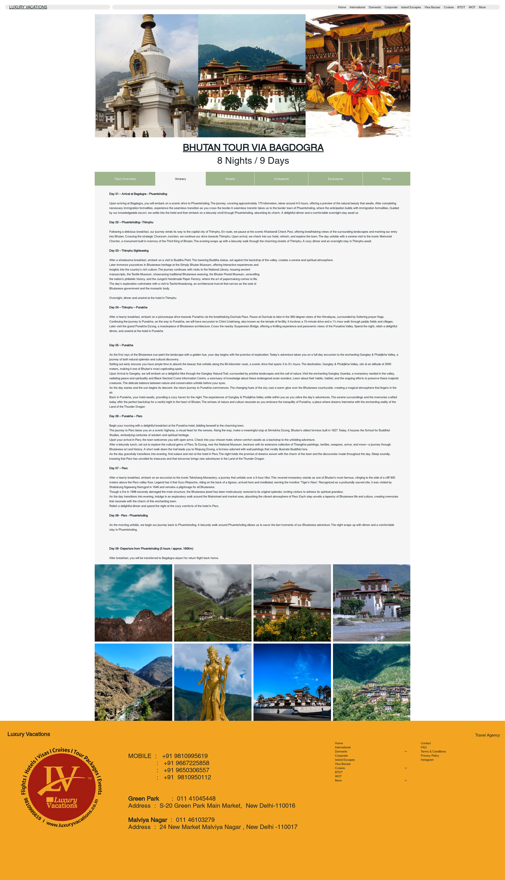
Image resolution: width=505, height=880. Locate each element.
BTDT (339, 772)
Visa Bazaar (343, 764)
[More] (406, 780)
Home (339, 743)
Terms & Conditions (433, 751)
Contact (426, 743)
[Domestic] (406, 751)
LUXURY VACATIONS (28, 7)
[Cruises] (406, 768)
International (343, 747)
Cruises (340, 768)
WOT (338, 776)
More (338, 780)
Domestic (341, 751)
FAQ (424, 747)
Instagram (427, 759)
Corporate (341, 755)
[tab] (125, 179)
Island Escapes (345, 759)
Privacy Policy (430, 755)
